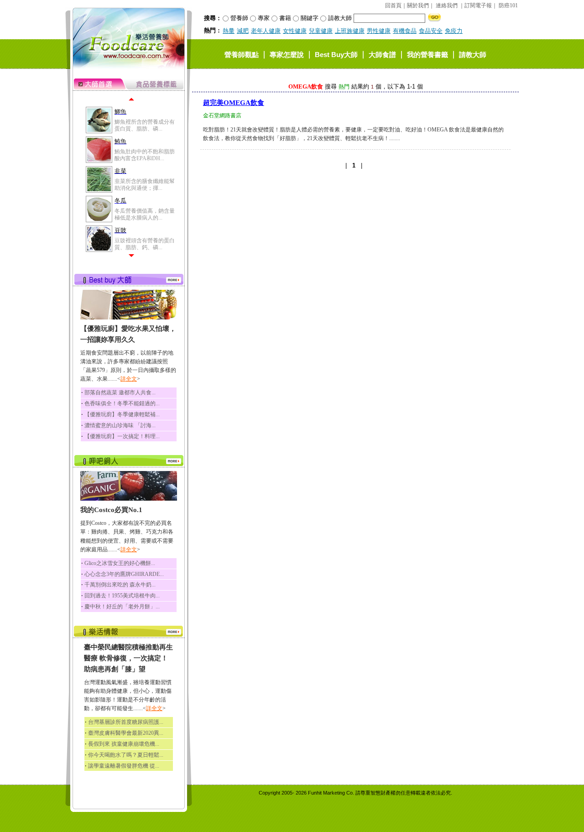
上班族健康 (350, 30)
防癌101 (508, 5)
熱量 (229, 30)
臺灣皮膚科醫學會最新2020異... (125, 733)
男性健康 (379, 30)
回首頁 (393, 5)
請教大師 (472, 54)
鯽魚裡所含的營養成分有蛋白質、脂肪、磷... (145, 125)
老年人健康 (266, 30)
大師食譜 (382, 54)
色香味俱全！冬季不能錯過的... (122, 403)
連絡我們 (447, 5)
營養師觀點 (241, 54)
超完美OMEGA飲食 (233, 102)
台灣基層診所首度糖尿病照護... (125, 722)
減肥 (243, 30)
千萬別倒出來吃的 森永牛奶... (120, 584)
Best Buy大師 (336, 54)
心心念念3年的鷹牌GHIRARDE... (124, 574)
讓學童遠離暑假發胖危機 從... (123, 766)
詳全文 (128, 379)
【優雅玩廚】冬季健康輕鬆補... (122, 414)
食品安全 (431, 30)
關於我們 (418, 5)
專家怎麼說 (287, 54)
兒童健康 (321, 30)
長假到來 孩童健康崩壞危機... (123, 744)
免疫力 (454, 30)
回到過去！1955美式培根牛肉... (122, 595)
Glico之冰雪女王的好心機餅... (119, 563)
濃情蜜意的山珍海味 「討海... (120, 425)
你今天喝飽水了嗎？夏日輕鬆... (125, 755)
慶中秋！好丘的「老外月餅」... (122, 606)
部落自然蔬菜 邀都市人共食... (120, 392)
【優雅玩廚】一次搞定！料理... (122, 436)
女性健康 (295, 30)
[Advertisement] (355, 244)
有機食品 (405, 30)
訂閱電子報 (478, 5)
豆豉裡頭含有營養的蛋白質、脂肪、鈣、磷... (145, 243)
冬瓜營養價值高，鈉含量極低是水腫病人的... (145, 214)
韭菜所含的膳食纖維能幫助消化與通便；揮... (145, 184)
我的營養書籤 (427, 54)
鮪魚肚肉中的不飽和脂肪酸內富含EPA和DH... (145, 154)
